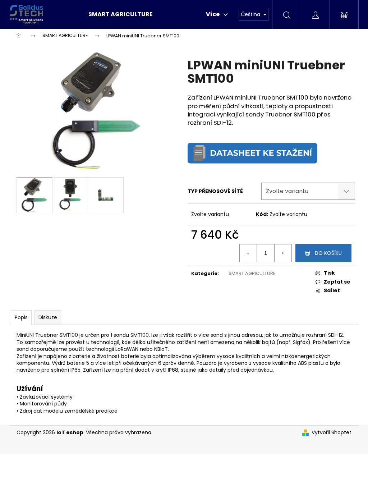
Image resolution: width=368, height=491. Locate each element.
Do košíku (328, 253)
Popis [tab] (21, 317)
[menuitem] (120, 14)
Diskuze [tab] (47, 317)
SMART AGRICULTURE (252, 273)
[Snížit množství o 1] (248, 253)
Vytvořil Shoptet (331, 432)
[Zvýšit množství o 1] (282, 253)
